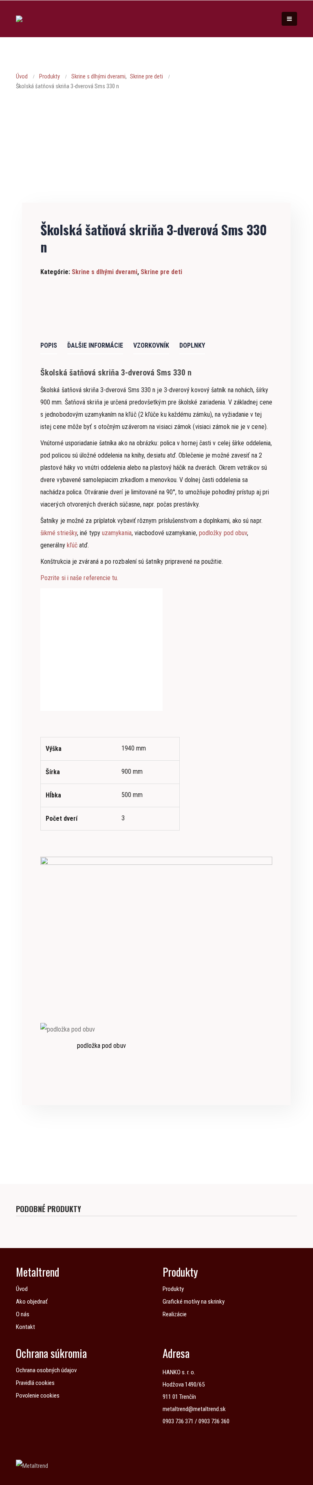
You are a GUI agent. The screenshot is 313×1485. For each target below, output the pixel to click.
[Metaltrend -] (33, 19)
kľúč (72, 545)
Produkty (173, 1289)
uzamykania (117, 533)
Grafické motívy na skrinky (194, 1301)
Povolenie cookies (38, 1395)
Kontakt (25, 1327)
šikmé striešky (58, 533)
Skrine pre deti (161, 272)
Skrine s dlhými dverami (104, 272)
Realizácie (175, 1314)
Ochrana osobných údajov (46, 1370)
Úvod (22, 1289)
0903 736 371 (178, 1421)
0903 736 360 (213, 1421)
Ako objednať (32, 1301)
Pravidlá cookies (35, 1383)
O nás (22, 1314)
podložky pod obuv (223, 533)
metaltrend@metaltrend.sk (194, 1409)
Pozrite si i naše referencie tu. (79, 578)
